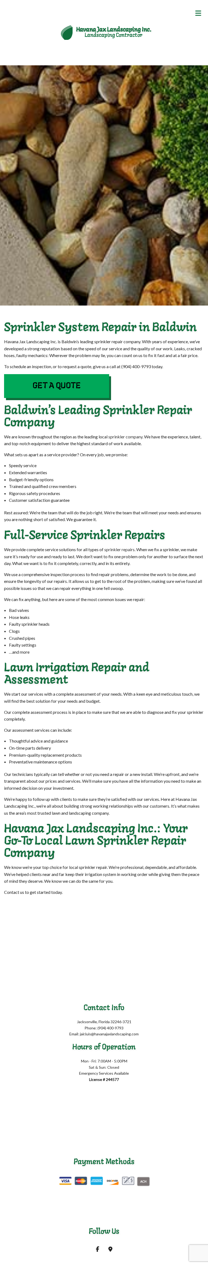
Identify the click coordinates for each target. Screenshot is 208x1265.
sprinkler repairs (119, 549)
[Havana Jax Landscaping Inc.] (67, 31)
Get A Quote (56, 386)
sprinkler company (125, 436)
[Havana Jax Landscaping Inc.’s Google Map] (110, 1249)
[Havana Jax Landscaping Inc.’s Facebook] (97, 1249)
